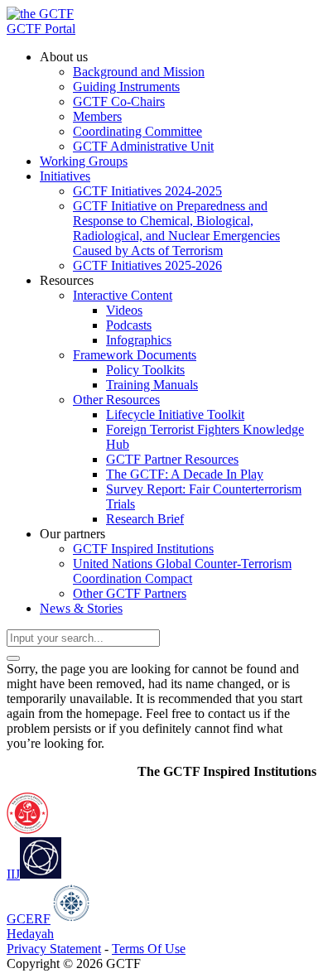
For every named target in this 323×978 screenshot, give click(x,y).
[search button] (13, 658)
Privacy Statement (54, 949)
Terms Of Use (149, 949)
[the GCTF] (40, 14)
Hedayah (30, 934)
